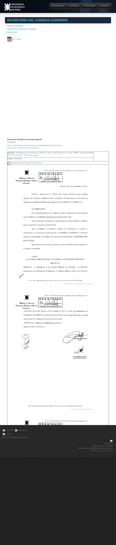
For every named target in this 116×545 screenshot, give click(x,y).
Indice (15, 148)
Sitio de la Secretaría (15, 26)
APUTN (9, 434)
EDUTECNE (23, 431)
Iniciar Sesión (12, 32)
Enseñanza (17, 145)
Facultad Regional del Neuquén (49, 145)
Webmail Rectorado (21, 437)
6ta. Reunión (34, 148)
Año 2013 (23, 148)
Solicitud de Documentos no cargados (21, 29)
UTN (15, 7)
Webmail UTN (7, 437)
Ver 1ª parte (16, 39)
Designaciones (30, 145)
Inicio (9, 145)
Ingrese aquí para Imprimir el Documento (26, 163)
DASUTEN (10, 431)
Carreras (74, 6)
